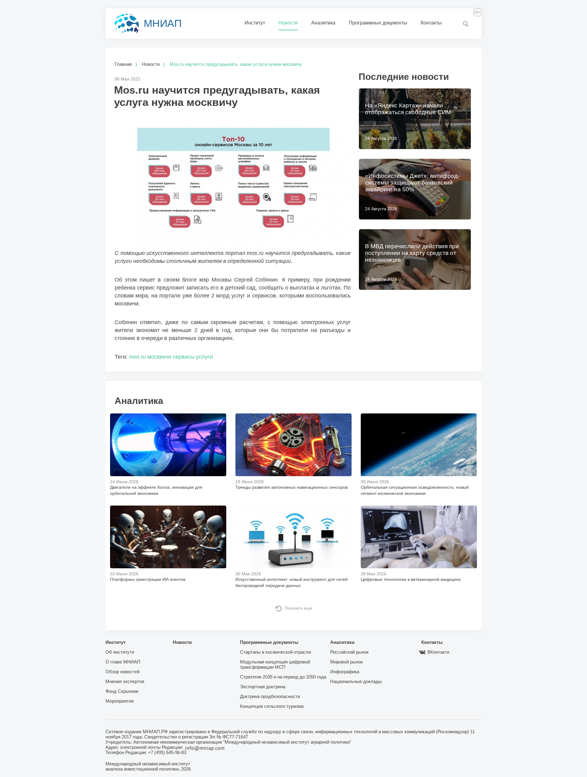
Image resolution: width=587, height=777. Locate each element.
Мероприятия (119, 701)
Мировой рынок (346, 661)
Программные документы (378, 22)
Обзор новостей (122, 671)
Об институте (119, 652)
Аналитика (323, 22)
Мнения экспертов (124, 681)
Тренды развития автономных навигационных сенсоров (291, 487)
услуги (204, 357)
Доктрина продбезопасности (270, 696)
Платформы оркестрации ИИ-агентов (147, 579)
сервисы (183, 357)
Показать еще (298, 608)
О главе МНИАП (122, 661)
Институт (255, 22)
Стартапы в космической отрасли (275, 652)
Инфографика (344, 671)
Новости (288, 22)
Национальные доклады (356, 681)
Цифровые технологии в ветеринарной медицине (411, 579)
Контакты (431, 22)
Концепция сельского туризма (272, 706)
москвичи (159, 357)
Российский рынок (349, 652)
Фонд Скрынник (121, 691)
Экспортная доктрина (262, 686)
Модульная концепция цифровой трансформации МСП (275, 664)
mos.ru (137, 357)
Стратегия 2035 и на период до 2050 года (283, 676)
